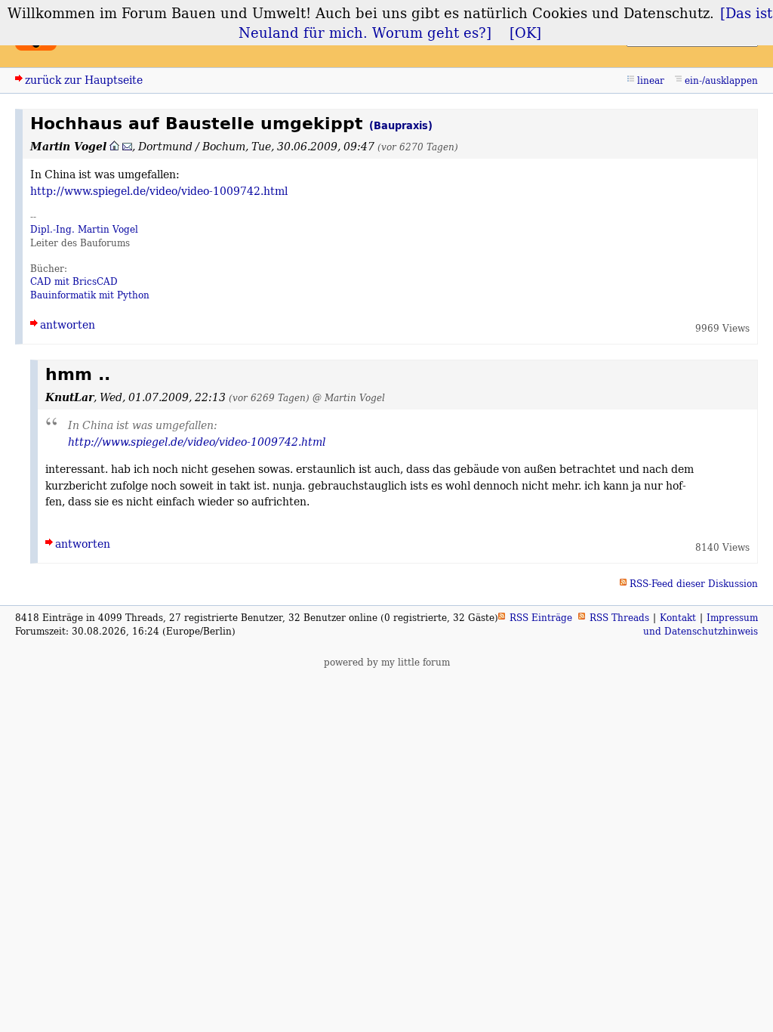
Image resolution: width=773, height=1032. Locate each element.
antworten (67, 324)
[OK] (525, 32)
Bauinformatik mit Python (89, 295)
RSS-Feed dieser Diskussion (694, 583)
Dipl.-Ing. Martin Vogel (84, 229)
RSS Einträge (541, 617)
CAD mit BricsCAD (74, 281)
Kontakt (678, 617)
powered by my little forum (387, 662)
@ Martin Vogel (349, 397)
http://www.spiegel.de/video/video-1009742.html (159, 191)
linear (650, 80)
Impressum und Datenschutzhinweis (700, 624)
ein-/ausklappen (721, 80)
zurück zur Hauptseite (84, 80)
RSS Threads (619, 617)
